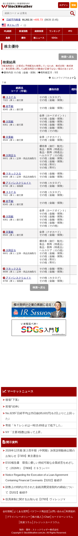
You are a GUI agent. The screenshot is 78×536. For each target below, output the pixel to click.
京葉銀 (9, 137)
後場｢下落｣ (12, 399)
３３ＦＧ (11, 97)
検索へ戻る (67, 56)
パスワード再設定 (39, 511)
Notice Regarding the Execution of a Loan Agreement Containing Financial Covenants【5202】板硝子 (36, 477)
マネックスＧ (13, 173)
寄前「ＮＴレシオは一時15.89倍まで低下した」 (34, 425)
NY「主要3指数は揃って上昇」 (24, 432)
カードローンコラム (62, 516)
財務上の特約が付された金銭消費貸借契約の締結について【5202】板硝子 (39, 489)
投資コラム (26, 522)
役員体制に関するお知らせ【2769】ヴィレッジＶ (35, 499)
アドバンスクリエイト (18, 182)
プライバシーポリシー (18, 516)
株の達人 (37, 516)
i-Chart (46, 516)
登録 (73, 5)
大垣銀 (9, 121)
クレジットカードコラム (46, 522)
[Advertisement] (39, 360)
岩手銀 (9, 106)
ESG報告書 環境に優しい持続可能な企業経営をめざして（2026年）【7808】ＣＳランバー (39, 465)
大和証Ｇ (11, 155)
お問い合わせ (57, 511)
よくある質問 (21, 511)
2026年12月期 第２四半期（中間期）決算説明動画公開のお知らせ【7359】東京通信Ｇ (40, 453)
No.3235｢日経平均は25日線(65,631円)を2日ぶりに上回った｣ (40, 416)
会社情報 (7, 511)
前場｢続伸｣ (12, 406)
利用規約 (70, 511)
